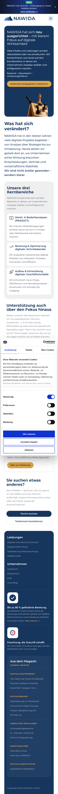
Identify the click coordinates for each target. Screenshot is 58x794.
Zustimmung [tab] (10, 350)
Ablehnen (29, 450)
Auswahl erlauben (29, 442)
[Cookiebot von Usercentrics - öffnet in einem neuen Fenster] (43, 342)
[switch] (51, 405)
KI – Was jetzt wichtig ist (21, 733)
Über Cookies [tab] (47, 350)
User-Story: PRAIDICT (20, 755)
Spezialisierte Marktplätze (22, 769)
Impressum (12, 569)
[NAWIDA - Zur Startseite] (19, 18)
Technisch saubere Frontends (24, 683)
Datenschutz (13, 573)
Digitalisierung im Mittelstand (24, 701)
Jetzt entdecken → (29, 11)
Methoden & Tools (18, 751)
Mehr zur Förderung (20, 465)
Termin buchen (29, 513)
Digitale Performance (17, 547)
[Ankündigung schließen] (55, 7)
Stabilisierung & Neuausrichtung (22, 551)
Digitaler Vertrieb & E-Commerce (23, 542)
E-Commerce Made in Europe (24, 706)
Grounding (12, 582)
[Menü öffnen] (51, 18)
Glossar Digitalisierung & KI (23, 710)
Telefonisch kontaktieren (29, 521)
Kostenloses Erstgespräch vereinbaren (29, 84)
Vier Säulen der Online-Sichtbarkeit (26, 679)
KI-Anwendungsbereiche (21, 728)
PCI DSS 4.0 (15, 715)
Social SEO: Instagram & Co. (23, 688)
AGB (9, 578)
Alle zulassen (29, 434)
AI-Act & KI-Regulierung (21, 737)
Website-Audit (14, 556)
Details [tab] (29, 350)
